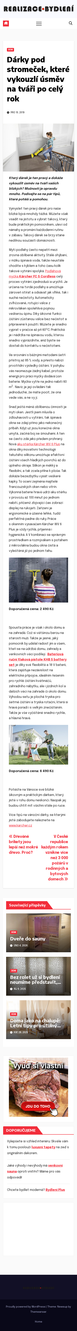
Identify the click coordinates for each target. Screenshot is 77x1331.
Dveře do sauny (27, 938)
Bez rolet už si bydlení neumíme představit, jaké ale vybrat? (35, 982)
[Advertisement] (38, 1229)
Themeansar (38, 1312)
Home (38, 1322)
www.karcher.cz (20, 825)
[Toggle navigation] (39, 23)
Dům (10, 50)
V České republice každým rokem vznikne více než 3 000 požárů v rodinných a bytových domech (54, 858)
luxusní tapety (43, 1147)
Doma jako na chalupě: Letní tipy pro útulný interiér (35, 1025)
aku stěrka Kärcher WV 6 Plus (38, 444)
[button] (70, 23)
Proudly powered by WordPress (26, 1307)
